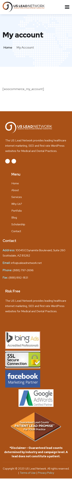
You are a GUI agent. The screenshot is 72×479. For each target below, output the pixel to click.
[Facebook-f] (14, 161)
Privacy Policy (46, 473)
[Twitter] (7, 161)
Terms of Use (28, 473)
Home (7, 47)
